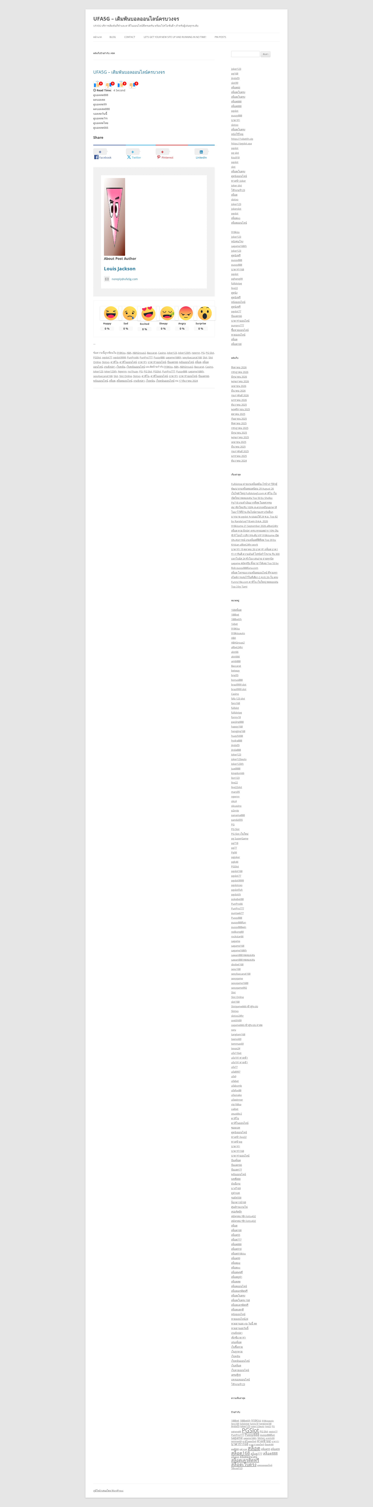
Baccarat (152, 352)
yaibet (234, 1109)
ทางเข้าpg (236, 1141)
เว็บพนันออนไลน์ (135, 366)
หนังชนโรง (237, 241)
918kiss (235, 232)
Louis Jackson (120, 268)
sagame (235, 941)
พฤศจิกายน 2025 (240, 409)
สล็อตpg (235, 1263)
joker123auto (239, 759)
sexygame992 (239, 987)
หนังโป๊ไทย (237, 134)
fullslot (235, 708)
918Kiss (121, 352)
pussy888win (238, 927)
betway (235, 670)
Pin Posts (220, 37)
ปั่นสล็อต (236, 1160)
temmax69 (237, 1043)
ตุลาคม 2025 (238, 414)
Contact (129, 37)
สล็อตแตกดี (237, 1309)
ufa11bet (236, 1053)
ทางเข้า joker (238, 180)
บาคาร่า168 (237, 269)
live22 (234, 288)
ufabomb (236, 1085)
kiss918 (235, 157)
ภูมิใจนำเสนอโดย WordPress (108, 1490)
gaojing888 (237, 722)
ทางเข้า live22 (239, 1137)
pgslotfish (237, 889)
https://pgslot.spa (241, 143)
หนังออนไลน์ (238, 302)
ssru (233, 1029)
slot (233, 167)
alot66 (234, 652)
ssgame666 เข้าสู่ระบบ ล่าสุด (246, 1025)
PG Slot (210, 352)
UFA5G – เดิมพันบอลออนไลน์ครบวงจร (136, 18)
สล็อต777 (236, 1239)
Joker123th (184, 352)
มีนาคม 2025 (238, 446)
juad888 (235, 768)
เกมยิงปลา (109, 366)
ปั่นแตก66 (172, 362)
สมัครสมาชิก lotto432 (243, 1216)
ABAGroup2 (139, 352)
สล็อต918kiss (238, 1253)
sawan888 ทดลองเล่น (243, 955)
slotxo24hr (237, 1015)
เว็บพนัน (120, 366)
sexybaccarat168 (192, 357)
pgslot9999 (119, 357)
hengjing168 (238, 731)
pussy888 (236, 115)
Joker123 (172, 352)
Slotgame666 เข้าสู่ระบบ (244, 1006)
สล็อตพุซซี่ (237, 1272)
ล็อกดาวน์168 (238, 1202)
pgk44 (234, 862)
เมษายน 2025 (238, 442)
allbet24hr (237, 647)
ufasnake (236, 1095)
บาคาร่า (142, 362)
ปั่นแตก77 (236, 1169)
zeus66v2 (236, 1113)
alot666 (235, 656)
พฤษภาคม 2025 (240, 437)
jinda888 (236, 750)
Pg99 (234, 852)
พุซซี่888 (236, 1179)
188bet (235, 614)
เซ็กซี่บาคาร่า (238, 1337)
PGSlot (97, 357)
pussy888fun (238, 922)
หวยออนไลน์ (238, 334)
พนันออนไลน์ (186, 362)
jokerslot (236, 208)
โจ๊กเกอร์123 (238, 190)
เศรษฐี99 (236, 1375)
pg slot (235, 153)
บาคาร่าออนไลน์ (157, 362)
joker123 (236, 69)
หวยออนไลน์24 (239, 1319)
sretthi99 (236, 1020)
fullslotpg (236, 283)
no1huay (133, 371)
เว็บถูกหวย (237, 1351)
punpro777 (237, 325)
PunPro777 (146, 357)
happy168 (237, 726)
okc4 (234, 801)
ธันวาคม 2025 (239, 404)
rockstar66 (237, 936)
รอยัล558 (236, 1197)
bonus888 (237, 680)
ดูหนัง (234, 292)
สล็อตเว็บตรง (238, 92)
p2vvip (235, 810)
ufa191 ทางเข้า (239, 1057)
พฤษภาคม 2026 (240, 381)
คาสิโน (114, 362)
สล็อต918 (236, 1249)
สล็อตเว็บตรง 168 (240, 1300)
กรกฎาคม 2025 (239, 428)
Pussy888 (159, 357)
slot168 (235, 1001)
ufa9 (233, 1076)
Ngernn (122, 371)
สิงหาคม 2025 (239, 423)
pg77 (234, 848)
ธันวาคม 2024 (239, 460)
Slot (205, 357)
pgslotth (236, 894)
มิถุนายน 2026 (239, 376)
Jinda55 (235, 1426)
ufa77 (234, 1067)
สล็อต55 (235, 1235)
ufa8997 (235, 1071)
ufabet (235, 1081)
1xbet (234, 624)
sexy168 (236, 969)
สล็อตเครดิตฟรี (239, 1291)
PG (203, 352)
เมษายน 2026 (238, 386)
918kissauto (238, 633)
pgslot (234, 111)
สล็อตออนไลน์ (124, 380)
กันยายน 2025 (239, 418)
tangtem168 (238, 1034)
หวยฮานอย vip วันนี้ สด (244, 1323)
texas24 (235, 1048)
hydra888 (236, 740)
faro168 (235, 703)
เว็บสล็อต (236, 1365)
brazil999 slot (238, 684)
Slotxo (105, 362)
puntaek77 (237, 913)
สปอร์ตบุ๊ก (236, 1211)
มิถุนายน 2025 (239, 432)
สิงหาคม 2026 (239, 367)
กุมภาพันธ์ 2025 (240, 451)
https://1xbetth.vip (242, 139)
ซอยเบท (235, 1127)
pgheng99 (237, 278)
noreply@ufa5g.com (125, 279)
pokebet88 (237, 899)
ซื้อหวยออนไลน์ (240, 330)
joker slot (236, 185)
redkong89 (237, 931)
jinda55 (235, 78)
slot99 (234, 83)
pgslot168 (236, 871)
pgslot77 (107, 357)
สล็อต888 (236, 101)
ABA (129, 352)
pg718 (234, 843)
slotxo (234, 125)
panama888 (238, 815)
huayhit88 (237, 736)
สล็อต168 (236, 344)
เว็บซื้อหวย (237, 1347)
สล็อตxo (235, 218)
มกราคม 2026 (239, 400)
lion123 (235, 778)
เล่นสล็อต (236, 1342)
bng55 (234, 675)
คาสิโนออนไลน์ (128, 362)
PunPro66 (133, 357)
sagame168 (237, 945)
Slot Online (125, 376)
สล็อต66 (235, 87)
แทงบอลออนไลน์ (240, 1379)
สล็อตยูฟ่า (236, 1277)
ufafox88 (236, 1090)
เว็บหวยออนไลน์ (240, 1370)
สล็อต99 (235, 1258)
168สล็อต (236, 610)
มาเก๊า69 (236, 1188)
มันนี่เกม (236, 1183)
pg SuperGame (239, 838)
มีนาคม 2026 (238, 390)
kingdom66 (237, 773)
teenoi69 (236, 1039)
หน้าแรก (97, 37)
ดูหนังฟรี (236, 255)
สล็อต (198, 362)
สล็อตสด (236, 1281)
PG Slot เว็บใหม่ (239, 834)
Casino (162, 352)
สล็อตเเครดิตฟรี (239, 1305)
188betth (236, 619)
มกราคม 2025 (239, 456)
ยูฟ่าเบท (235, 1193)
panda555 (237, 820)
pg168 (234, 73)
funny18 (236, 717)
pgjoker (235, 857)
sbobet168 (237, 964)
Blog (113, 37)
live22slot (236, 787)
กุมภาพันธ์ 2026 (240, 395)
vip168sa (236, 1104)
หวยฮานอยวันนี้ (239, 1328)
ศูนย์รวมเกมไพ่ (239, 1207)
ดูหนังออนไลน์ (239, 176)
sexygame (237, 978)
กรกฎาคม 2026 (239, 372)
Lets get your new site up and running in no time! (175, 37)
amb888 (236, 661)
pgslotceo (236, 885)
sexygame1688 (239, 983)
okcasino (236, 806)
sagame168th (173, 357)
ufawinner (237, 1099)
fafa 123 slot (238, 698)
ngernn (196, 352)
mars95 (235, 792)
